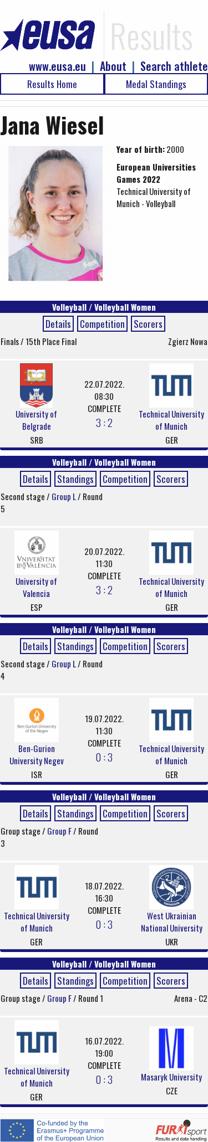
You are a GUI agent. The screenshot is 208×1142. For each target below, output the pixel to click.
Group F (60, 831)
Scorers (148, 324)
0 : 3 (104, 756)
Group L (65, 496)
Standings (75, 479)
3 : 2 (104, 422)
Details (58, 324)
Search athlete (174, 66)
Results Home (52, 84)
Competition (102, 324)
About (113, 66)
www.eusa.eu (57, 66)
